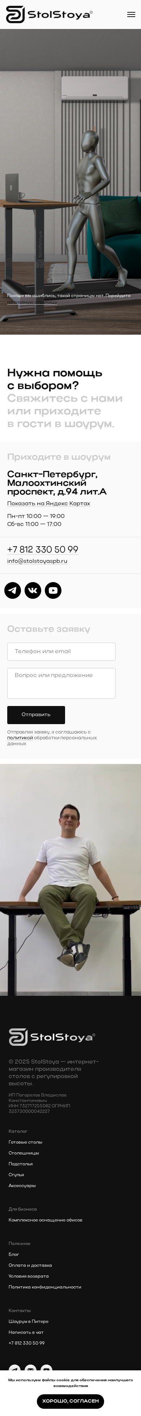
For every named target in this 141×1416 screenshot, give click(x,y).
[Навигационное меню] (131, 14)
